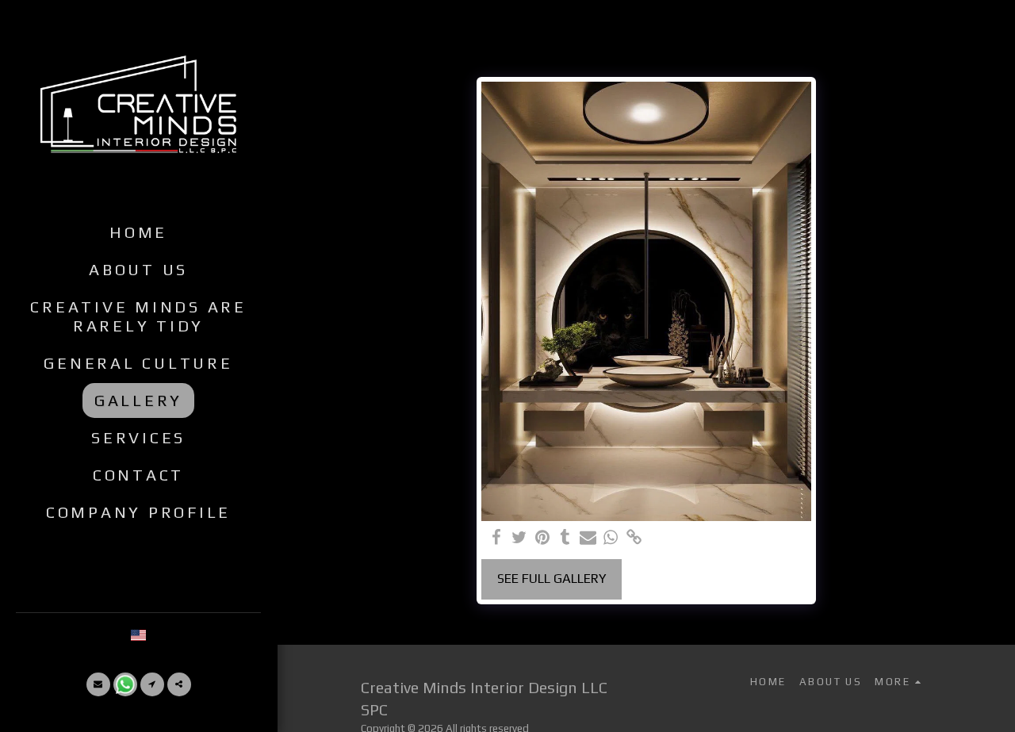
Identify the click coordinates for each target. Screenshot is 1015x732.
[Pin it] (542, 538)
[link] (634, 538)
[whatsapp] (611, 538)
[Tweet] (519, 538)
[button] (98, 684)
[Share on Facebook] (496, 538)
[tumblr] (565, 538)
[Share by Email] (588, 538)
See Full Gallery (552, 578)
